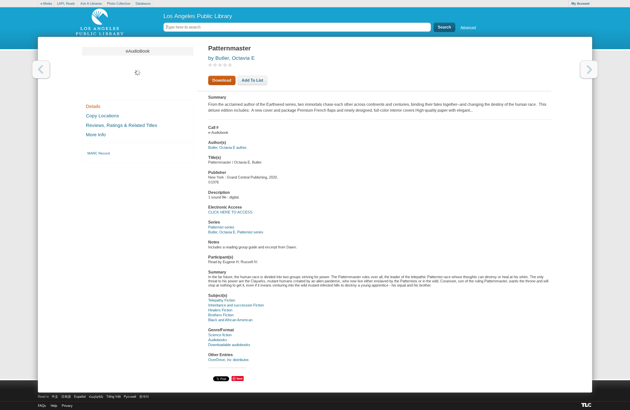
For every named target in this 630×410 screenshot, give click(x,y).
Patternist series (221, 227)
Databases (143, 3)
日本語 (66, 396)
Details (93, 106)
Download (221, 80)
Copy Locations (102, 115)
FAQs (42, 406)
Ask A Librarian (91, 3)
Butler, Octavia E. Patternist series (235, 232)
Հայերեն (96, 396)
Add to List (252, 80)
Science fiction (220, 335)
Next (589, 69)
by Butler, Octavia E (231, 58)
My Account (580, 3)
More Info (96, 134)
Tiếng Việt (113, 396)
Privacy (67, 406)
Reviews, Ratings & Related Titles (121, 125)
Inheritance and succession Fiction (236, 305)
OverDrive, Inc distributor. (228, 360)
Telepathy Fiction (221, 300)
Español (80, 396)
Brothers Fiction (221, 315)
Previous (41, 69)
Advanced (468, 27)
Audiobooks (217, 340)
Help (54, 406)
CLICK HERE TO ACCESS (230, 212)
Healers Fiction (220, 310)
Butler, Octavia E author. (227, 147)
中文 (55, 396)
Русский (130, 396)
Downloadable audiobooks (229, 345)
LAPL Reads (66, 3)
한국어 (144, 396)
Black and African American (230, 320)
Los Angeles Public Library (197, 16)
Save (239, 378)
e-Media (46, 3)
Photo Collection (118, 3)
